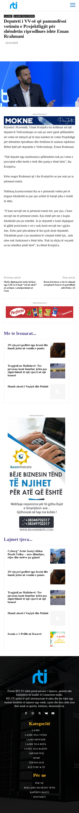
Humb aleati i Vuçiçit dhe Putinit (28, 386)
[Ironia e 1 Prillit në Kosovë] (57, 639)
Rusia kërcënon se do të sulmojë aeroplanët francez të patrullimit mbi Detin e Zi (59, 285)
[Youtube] (53, 713)
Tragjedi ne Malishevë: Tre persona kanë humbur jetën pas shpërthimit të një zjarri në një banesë (27, 370)
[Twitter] (28, 52)
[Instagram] (32, 713)
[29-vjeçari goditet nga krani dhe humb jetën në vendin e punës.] (57, 350)
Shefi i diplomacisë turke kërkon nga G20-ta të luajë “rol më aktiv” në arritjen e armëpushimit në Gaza (20, 286)
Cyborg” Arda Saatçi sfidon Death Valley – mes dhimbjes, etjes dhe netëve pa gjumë (26, 554)
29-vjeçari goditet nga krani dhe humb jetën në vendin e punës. (28, 346)
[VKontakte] (46, 713)
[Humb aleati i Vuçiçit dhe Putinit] (57, 391)
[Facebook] (20, 52)
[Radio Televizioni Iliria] (22, 5)
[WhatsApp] (46, 52)
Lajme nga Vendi (24, 16)
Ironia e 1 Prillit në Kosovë (25, 633)
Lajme (8, 16)
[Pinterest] (37, 52)
